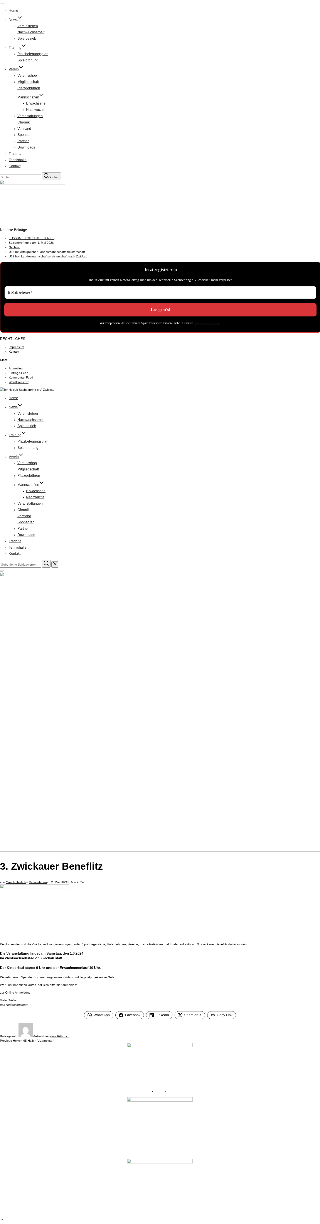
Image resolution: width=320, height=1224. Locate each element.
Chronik (23, 122)
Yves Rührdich (16, 882)
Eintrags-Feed (18, 373)
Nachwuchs (35, 110)
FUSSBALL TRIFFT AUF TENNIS (31, 238)
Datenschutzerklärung (207, 323)
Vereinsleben (27, 26)
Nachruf (14, 247)
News (13, 20)
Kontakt (14, 166)
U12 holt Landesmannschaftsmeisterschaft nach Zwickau (48, 256)
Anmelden (16, 368)
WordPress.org (19, 382)
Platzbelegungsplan (32, 54)
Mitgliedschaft (28, 82)
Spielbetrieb (26, 38)
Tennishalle (18, 160)
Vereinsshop (27, 75)
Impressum (16, 347)
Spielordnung (27, 60)
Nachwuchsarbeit (30, 32)
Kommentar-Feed (21, 377)
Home (13, 10)
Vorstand (24, 128)
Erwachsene (35, 103)
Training (15, 47)
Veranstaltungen (30, 116)
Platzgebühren (28, 88)
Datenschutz (175, 1092)
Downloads (26, 147)
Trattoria (15, 154)
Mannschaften (28, 97)
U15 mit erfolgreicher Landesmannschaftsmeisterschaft (47, 252)
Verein (14, 69)
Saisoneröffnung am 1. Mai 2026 (31, 242)
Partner (23, 141)
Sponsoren (25, 135)
